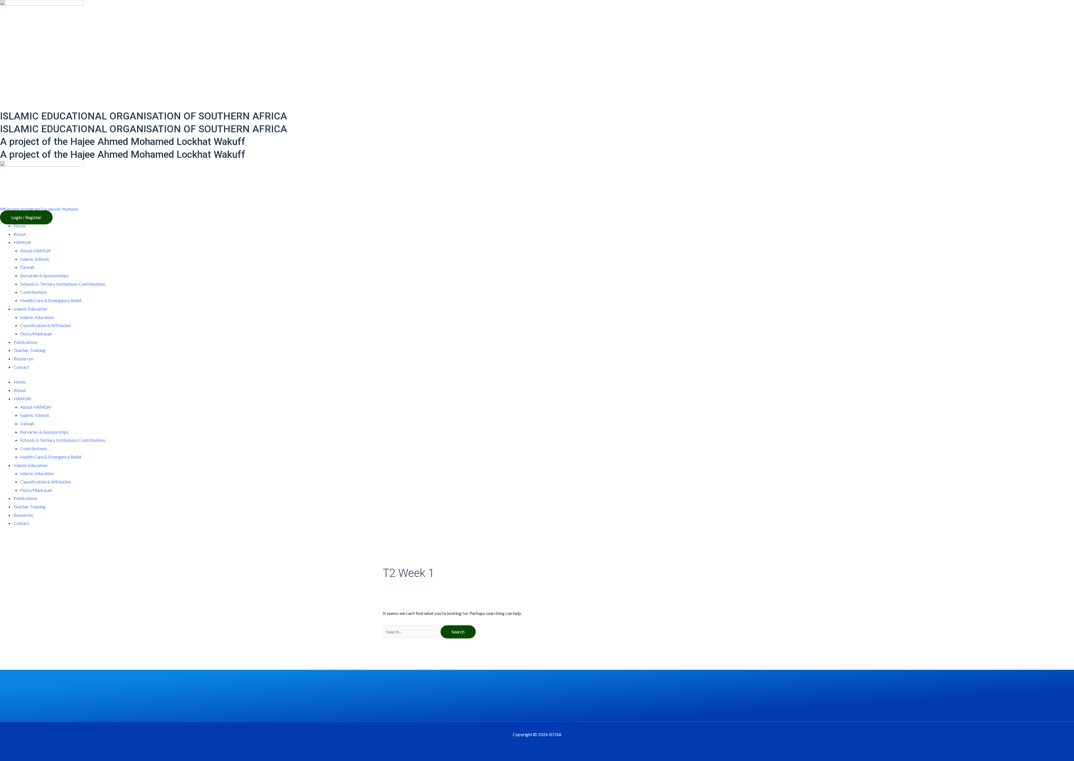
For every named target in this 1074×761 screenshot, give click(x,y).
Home (19, 225)
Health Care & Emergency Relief (51, 300)
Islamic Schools (35, 259)
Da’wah (27, 267)
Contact (21, 367)
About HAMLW (35, 250)
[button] (26, 217)
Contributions (33, 292)
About (19, 234)
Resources (23, 358)
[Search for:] (412, 631)
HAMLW (22, 242)
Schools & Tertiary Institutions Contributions (62, 283)
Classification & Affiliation (45, 325)
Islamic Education (37, 317)
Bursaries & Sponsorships (44, 275)
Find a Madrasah (36, 333)
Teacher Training (29, 350)
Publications (25, 342)
